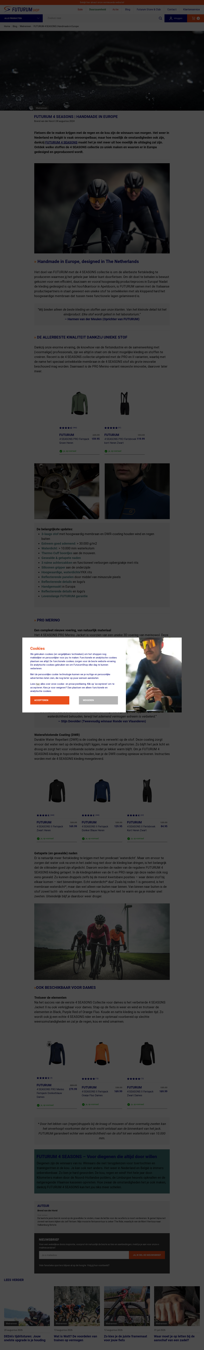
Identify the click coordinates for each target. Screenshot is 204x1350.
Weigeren (88, 700)
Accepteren (41, 700)
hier (38, 683)
